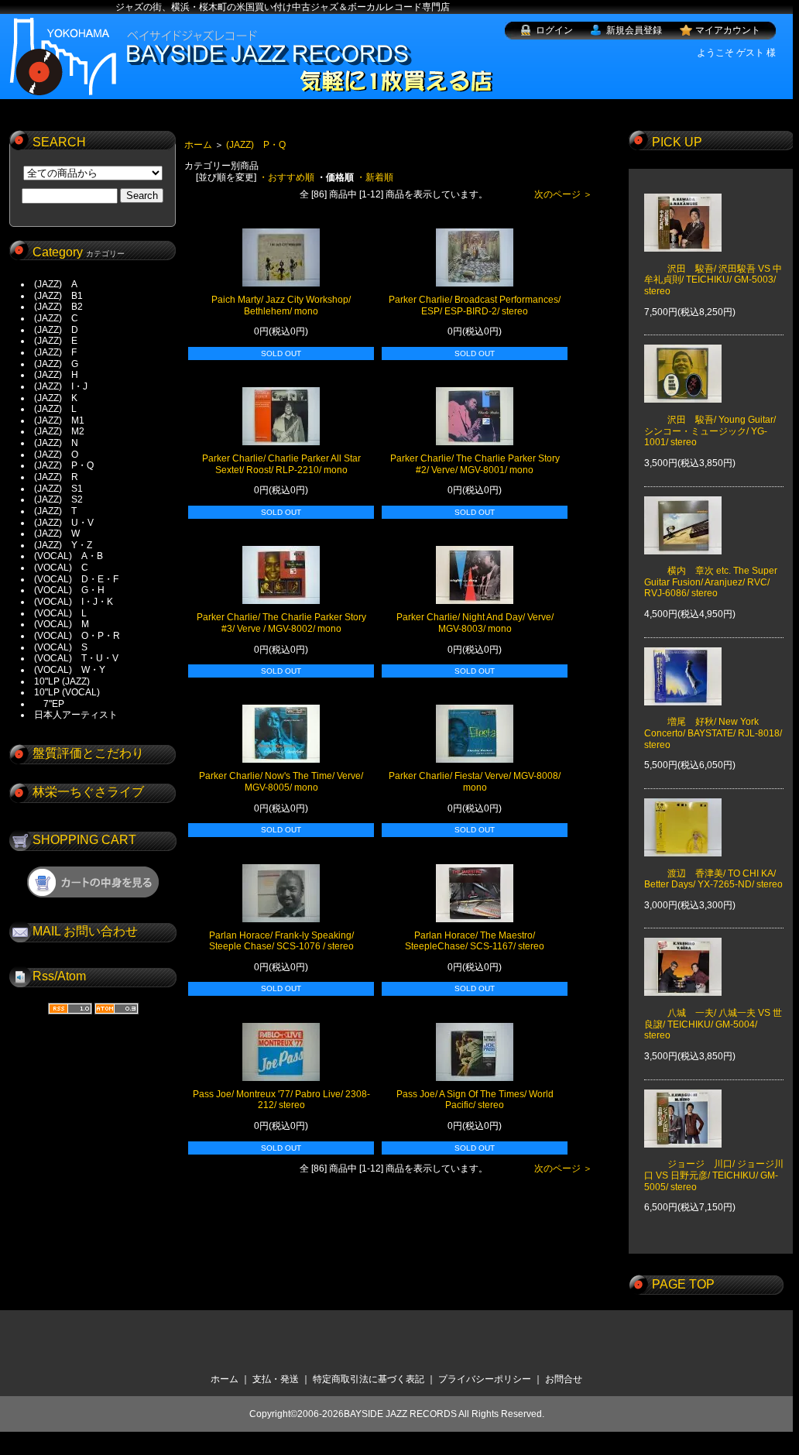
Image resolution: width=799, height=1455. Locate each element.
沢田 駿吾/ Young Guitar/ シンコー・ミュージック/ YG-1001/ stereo (710, 431)
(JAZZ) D (56, 329)
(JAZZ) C (56, 318)
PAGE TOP (683, 1284)
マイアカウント (727, 30)
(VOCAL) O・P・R (77, 635)
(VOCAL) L (60, 613)
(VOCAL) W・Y (69, 669)
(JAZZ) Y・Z (63, 545)
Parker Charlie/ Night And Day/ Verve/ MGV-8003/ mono (475, 623)
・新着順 (374, 177)
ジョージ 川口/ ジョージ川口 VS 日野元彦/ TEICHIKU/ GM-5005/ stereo (714, 1175)
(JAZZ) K (55, 398)
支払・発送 (275, 1379)
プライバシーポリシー (484, 1379)
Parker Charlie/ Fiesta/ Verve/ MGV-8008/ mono (475, 781)
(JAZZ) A (55, 284)
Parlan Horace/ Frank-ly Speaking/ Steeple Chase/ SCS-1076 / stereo (281, 941)
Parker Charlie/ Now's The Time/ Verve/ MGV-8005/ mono (281, 781)
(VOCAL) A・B (68, 556)
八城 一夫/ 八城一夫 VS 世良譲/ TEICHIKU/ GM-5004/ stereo (713, 1024)
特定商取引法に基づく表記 (368, 1379)
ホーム (198, 144)
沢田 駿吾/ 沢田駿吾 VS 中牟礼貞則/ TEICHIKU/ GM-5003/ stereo (713, 280)
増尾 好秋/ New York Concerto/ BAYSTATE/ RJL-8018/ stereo (713, 733)
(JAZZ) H (56, 374)
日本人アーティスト (76, 714)
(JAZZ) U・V (64, 522)
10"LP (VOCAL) (67, 692)
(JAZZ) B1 (58, 295)
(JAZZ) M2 (59, 431)
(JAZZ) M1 (59, 420)
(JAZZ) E (55, 340)
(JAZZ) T (55, 511)
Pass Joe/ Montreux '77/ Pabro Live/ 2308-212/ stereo (281, 1100)
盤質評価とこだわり (88, 753)
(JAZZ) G (56, 364)
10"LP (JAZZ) (62, 681)
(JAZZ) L (55, 408)
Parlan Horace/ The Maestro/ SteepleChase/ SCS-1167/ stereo (474, 941)
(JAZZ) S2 (58, 499)
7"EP (49, 703)
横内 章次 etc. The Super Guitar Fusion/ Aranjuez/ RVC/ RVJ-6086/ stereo (710, 582)
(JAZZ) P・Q (64, 465)
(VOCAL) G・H (69, 590)
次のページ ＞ (563, 194)
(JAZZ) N (56, 443)
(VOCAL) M (61, 624)
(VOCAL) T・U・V (76, 658)
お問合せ (563, 1379)
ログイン (554, 30)
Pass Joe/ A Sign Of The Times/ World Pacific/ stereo (475, 1100)
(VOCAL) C (61, 567)
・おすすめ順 (286, 177)
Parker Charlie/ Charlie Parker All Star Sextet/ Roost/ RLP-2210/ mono (281, 464)
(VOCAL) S (60, 647)
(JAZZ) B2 (58, 306)
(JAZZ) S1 (58, 488)
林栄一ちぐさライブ (88, 791)
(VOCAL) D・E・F (76, 579)
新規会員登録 (634, 30)
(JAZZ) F (55, 352)
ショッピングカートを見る (93, 881)
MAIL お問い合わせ (85, 931)
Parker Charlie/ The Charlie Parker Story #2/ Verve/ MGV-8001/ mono (475, 464)
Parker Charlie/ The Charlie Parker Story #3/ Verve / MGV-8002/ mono (281, 623)
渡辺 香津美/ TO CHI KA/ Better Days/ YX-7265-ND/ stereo (713, 879)
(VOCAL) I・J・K (73, 601)
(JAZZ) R (56, 477)
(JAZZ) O (56, 454)
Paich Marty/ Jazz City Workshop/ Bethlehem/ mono (281, 305)
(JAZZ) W (57, 533)
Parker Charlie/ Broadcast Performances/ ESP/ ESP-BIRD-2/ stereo (475, 305)
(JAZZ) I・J (65, 386)
